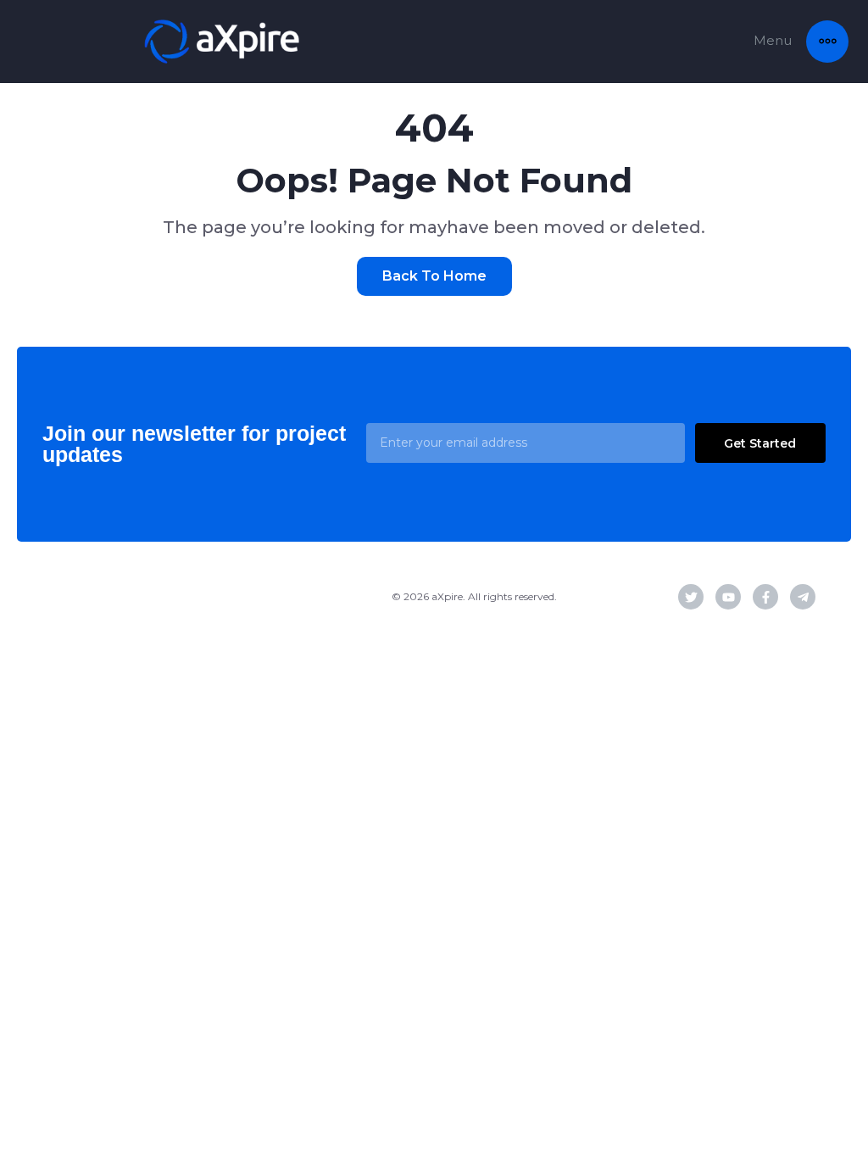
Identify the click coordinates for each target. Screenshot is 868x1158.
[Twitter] (691, 597)
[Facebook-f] (765, 597)
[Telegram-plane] (802, 597)
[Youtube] (728, 597)
